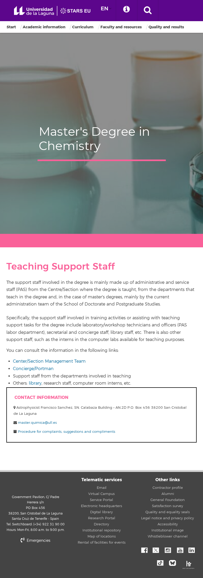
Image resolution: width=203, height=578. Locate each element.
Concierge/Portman (33, 368)
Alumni (168, 494)
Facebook (144, 550)
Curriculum (83, 27)
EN (104, 8)
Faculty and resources (121, 27)
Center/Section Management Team (49, 361)
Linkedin (191, 550)
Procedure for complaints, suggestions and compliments (66, 432)
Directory (101, 524)
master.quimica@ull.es (37, 423)
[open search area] (147, 10)
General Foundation (167, 500)
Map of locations (101, 536)
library (35, 383)
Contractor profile (168, 488)
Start (11, 27)
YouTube (179, 550)
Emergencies (38, 540)
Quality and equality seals (167, 512)
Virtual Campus (101, 494)
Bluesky (173, 562)
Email (102, 488)
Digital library (101, 512)
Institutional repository (101, 530)
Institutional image (167, 530)
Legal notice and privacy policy (167, 518)
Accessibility (168, 524)
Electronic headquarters (101, 506)
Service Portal (101, 500)
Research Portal (101, 518)
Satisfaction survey (167, 506)
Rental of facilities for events (102, 542)
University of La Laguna (54, 11)
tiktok (161, 562)
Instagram (167, 550)
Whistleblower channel (168, 536)
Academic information (44, 27)
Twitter (155, 550)
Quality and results (166, 27)
